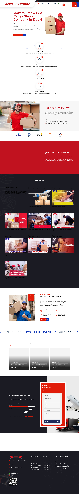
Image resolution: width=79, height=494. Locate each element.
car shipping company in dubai (11, 188)
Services (43, 3)
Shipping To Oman (46, 469)
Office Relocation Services (34, 237)
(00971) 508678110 (29, 416)
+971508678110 (68, 5)
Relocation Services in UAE (34, 212)
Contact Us (54, 4)
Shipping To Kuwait (46, 471)
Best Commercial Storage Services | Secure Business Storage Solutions (39, 366)
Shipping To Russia (46, 467)
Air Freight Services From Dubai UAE (36, 189)
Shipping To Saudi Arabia (47, 460)
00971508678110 (13, 471)
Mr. (17, 362)
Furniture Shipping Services (58, 212)
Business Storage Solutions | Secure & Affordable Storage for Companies (18, 366)
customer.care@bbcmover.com (16, 467)
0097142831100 (13, 475)
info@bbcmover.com (52, 1)
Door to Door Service (9, 260)
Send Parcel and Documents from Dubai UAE (62, 189)
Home (38, 3)
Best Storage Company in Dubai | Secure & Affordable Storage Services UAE (59, 366)
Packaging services (9, 237)
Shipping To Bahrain (46, 465)
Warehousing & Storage (57, 237)
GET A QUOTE (52, 421)
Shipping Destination (49, 4)
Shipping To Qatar (46, 463)
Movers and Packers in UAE (11, 212)
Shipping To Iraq (45, 462)
